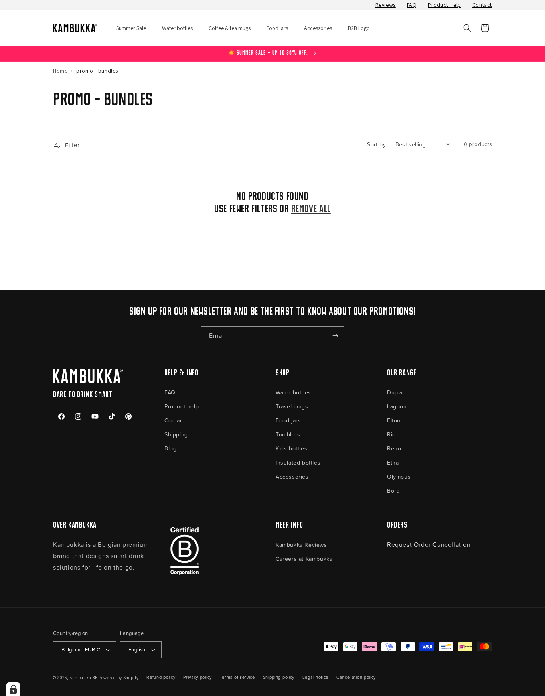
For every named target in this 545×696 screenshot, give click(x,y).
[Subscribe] (335, 335)
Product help (181, 406)
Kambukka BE (83, 677)
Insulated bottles (298, 462)
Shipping (176, 434)
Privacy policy (197, 677)
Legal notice (315, 677)
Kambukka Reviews (301, 544)
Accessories (292, 476)
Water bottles (293, 392)
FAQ (412, 4)
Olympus (399, 476)
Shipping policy (279, 677)
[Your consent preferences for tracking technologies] (13, 689)
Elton (394, 420)
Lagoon (397, 406)
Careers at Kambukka (304, 558)
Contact (482, 4)
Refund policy (160, 677)
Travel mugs (292, 406)
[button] (467, 28)
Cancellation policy (356, 677)
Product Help (444, 4)
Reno (394, 448)
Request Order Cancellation (429, 544)
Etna (393, 462)
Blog (170, 448)
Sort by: (377, 144)
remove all (311, 209)
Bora (393, 490)
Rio (391, 434)
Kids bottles (291, 448)
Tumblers (288, 434)
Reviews (385, 4)
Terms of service (237, 677)
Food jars (288, 420)
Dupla (395, 392)
